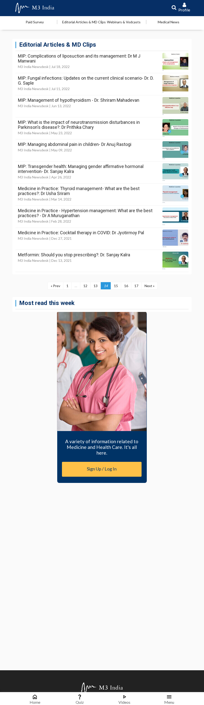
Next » (149, 286)
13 (96, 286)
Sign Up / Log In (102, 468)
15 (116, 286)
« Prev (55, 286)
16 (126, 286)
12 (85, 286)
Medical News (168, 22)
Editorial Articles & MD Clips (84, 22)
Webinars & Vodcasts (124, 22)
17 (136, 286)
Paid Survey (35, 22)
